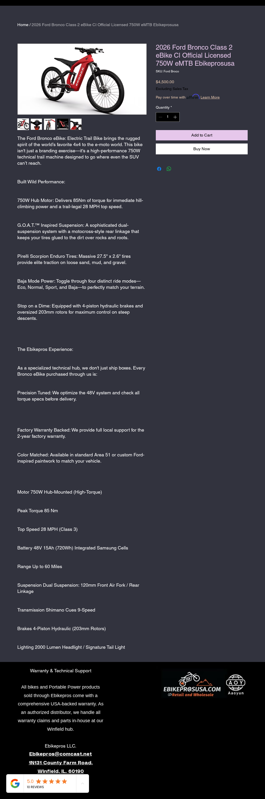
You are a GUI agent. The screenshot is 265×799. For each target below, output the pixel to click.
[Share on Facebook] (159, 169)
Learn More (210, 97)
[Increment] (175, 117)
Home (22, 24)
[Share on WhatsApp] (169, 169)
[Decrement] (160, 117)
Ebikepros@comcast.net (60, 754)
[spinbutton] (167, 117)
